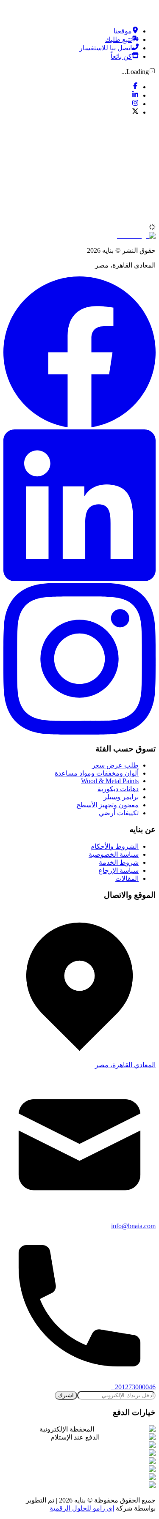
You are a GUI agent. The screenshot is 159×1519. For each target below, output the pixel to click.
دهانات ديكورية (118, 788)
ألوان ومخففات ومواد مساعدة (97, 773)
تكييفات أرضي (119, 813)
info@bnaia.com (133, 1225)
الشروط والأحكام (114, 846)
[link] (127, 211)
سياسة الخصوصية (114, 854)
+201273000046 (133, 1387)
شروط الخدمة (119, 862)
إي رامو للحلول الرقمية (82, 1508)
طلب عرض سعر (115, 765)
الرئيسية (127, 211)
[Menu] (147, 130)
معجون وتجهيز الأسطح (107, 805)
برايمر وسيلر (121, 796)
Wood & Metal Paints (110, 780)
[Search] (71, 189)
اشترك (66, 1395)
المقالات (127, 878)
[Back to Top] (149, 11)
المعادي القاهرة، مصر (125, 1064)
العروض (127, 219)
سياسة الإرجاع (118, 870)
